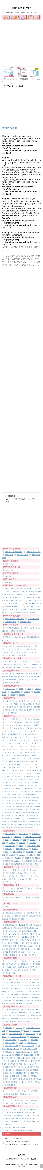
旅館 (25, 1103)
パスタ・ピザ (16, 767)
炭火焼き (19, 813)
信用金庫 (17, 897)
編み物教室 (19, 1000)
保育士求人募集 (33, 619)
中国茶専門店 (32, 785)
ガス (30, 925)
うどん (21, 719)
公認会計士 (9, 1115)
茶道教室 (30, 1000)
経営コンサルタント (21, 1121)
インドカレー (33, 737)
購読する (8, 1134)
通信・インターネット (29, 952)
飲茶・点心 (13, 828)
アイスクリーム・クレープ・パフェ (19, 731)
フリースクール (27, 701)
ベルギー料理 (25, 776)
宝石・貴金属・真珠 (12, 1076)
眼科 (9, 858)
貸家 (34, 970)
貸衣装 (7, 952)
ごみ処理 (22, 925)
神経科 (37, 858)
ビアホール (22, 770)
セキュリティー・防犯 (29, 931)
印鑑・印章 (34, 1073)
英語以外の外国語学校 (26, 710)
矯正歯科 (18, 858)
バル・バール (22, 764)
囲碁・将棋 (14, 994)
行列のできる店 (10, 589)
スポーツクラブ (22, 982)
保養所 (7, 1103)
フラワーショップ (28, 1046)
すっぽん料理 (33, 725)
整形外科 (35, 849)
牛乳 (15, 1067)
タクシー (8, 674)
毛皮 (12, 1061)
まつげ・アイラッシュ (28, 870)
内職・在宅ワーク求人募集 (14, 619)
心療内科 (33, 843)
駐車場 (7, 683)
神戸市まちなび (21, 8)
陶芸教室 (19, 1003)
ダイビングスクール (12, 985)
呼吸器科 (16, 840)
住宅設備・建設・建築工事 (14, 967)
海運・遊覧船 (25, 677)
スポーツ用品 (10, 1043)
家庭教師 (37, 707)
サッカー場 (33, 646)
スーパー (19, 1028)
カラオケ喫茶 (33, 743)
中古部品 (23, 1016)
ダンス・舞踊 (13, 988)
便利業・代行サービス (21, 943)
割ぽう (18, 791)
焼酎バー (18, 816)
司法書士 (20, 1115)
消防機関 (27, 692)
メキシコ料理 (34, 779)
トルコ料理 (36, 758)
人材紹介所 (9, 1112)
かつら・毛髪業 (10, 870)
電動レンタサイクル (33, 552)
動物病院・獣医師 (15, 667)
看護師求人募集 (25, 622)
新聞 (10, 949)
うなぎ (29, 719)
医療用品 (8, 1073)
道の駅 (24, 680)
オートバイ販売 (25, 1010)
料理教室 (25, 994)
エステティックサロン (28, 873)
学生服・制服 (28, 1055)
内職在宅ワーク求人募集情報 (15, 1128)
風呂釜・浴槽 (10, 973)
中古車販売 (36, 1013)
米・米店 (36, 1067)
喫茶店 (14, 797)
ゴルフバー (16, 749)
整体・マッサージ (22, 849)
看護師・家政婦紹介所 (13, 1118)
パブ (27, 767)
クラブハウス (27, 746)
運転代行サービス (11, 680)
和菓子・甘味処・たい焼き (14, 794)
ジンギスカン (27, 752)
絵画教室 (8, 1000)
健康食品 (8, 1070)
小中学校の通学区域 (12, 628)
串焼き (18, 788)
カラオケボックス (18, 743)
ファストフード (10, 773)
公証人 (34, 1112)
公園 (29, 689)
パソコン (23, 1040)
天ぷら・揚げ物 (10, 800)
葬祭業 (14, 919)
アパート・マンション (13, 961)
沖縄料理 (10, 810)
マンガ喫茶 (21, 779)
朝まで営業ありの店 (12, 610)
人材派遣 (33, 1109)
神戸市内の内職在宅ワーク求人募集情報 (19, 1131)
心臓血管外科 (10, 846)
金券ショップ (30, 1034)
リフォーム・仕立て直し (20, 937)
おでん (38, 719)
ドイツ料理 (9, 761)
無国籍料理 (30, 813)
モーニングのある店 (14, 604)
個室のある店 (28, 610)
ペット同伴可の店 (18, 595)
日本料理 (26, 807)
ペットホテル (18, 664)
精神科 (7, 861)
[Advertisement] (21, 44)
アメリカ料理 (26, 734)
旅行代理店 (13, 677)
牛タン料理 (29, 816)
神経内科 (28, 858)
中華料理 (8, 788)
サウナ (7, 888)
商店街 (26, 1031)
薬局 (27, 864)
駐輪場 (16, 683)
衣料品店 (8, 1052)
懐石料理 (19, 803)
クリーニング (18, 928)
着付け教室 (23, 997)
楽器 (6, 997)
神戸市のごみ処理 (9, 128)
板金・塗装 (14, 1019)
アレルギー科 (23, 834)
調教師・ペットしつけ (33, 667)
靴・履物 (21, 1061)
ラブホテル (33, 1100)
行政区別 (8, 576)
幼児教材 (22, 631)
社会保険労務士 (30, 1118)
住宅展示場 (36, 964)
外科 (24, 840)
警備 (38, 949)
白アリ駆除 (20, 949)
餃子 (22, 828)
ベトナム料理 (12, 776)
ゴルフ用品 (34, 1040)
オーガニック (22, 740)
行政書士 (8, 1124)
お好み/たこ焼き (23, 722)
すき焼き (22, 725)
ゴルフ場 (8, 646)
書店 (30, 1079)
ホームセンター (14, 1031)
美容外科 (17, 861)
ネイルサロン (10, 876)
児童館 (38, 704)
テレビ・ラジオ (10, 934)
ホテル (22, 1100)
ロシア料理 (34, 782)
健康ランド (31, 888)
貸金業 (37, 897)
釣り (10, 1003)
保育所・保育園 (28, 628)
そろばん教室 (10, 979)
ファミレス (24, 773)
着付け (30, 949)
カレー (7, 746)
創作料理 (27, 791)
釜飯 (12, 825)
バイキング (9, 764)
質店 (15, 952)
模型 (14, 997)
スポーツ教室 (36, 982)
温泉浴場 (12, 891)
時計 (25, 1076)
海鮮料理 (36, 810)
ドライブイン (20, 674)
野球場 (24, 655)
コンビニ (8, 1028)
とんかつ (16, 728)
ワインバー (9, 785)
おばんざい (9, 722)
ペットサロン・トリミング (14, 661)
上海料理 (20, 785)
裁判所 (13, 695)
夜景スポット (10, 564)
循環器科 (22, 843)
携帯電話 (34, 1076)
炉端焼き (8, 813)
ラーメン (8, 782)
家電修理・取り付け (27, 946)
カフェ (33, 740)
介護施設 (23, 1091)
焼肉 (9, 816)
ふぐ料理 (26, 728)
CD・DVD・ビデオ (15, 1034)
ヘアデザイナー (24, 876)
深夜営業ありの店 (33, 607)
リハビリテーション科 (33, 837)
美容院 (7, 1082)
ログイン (27, 499)
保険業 (7, 897)
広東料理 (8, 803)
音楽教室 (29, 1003)
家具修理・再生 (10, 946)
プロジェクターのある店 (13, 598)
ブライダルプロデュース (13, 913)
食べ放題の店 (18, 613)
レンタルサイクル (25, 940)
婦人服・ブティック (23, 1052)
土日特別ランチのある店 (13, 607)
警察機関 (22, 695)
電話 (25, 955)
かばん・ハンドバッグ (18, 1037)
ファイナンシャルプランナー (15, 1109)
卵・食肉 (31, 1061)
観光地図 (8, 582)
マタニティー (32, 1043)
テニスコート (18, 652)
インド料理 (9, 740)
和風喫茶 (31, 794)
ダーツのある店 (34, 595)
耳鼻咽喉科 (28, 861)
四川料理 (24, 797)
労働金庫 (27, 897)
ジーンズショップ (11, 1046)
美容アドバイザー (11, 882)
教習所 (33, 1016)
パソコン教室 (15, 991)
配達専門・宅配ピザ (28, 822)
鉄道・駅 (34, 680)
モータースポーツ (11, 655)
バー (32, 764)
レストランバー (21, 782)
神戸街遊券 (9, 555)
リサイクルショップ (30, 1049)
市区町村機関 (15, 692)
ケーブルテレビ (32, 928)
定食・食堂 (24, 800)
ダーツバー (24, 758)
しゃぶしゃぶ (10, 725)
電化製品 (36, 1070)
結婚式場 (32, 916)
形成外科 (12, 843)
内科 (6, 840)
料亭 (17, 807)
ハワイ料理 (21, 761)
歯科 (6, 852)
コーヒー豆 (25, 1067)
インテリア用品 (10, 1040)
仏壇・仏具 (30, 913)
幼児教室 (12, 631)
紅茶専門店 (17, 819)
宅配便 (35, 943)
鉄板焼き (21, 825)
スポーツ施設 (25, 649)
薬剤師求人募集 (10, 622)
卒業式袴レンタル (11, 637)
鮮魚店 (13, 1064)
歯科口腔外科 (17, 852)
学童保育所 (9, 707)
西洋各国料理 (30, 819)
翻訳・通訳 (36, 1121)
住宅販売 (31, 967)
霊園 (22, 919)
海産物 (7, 1067)
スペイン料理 (21, 755)
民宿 (33, 1103)
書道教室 (36, 994)
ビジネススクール (11, 701)
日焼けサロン (33, 879)
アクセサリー (34, 1037)
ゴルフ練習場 (20, 646)
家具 (6, 1079)
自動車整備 (35, 1019)
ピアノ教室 (28, 991)
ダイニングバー (10, 758)
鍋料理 (30, 825)
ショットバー (28, 749)
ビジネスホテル (10, 1100)
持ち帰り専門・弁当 (33, 803)
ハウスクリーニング (27, 934)
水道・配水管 (18, 970)
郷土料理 (14, 822)
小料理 (34, 800)
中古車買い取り (10, 1016)
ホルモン (10, 779)
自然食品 (19, 1070)
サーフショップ (10, 649)
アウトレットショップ (22, 1082)
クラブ (16, 746)
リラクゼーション (18, 879)
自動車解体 (9, 1022)
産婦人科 (22, 855)
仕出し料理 (37, 788)
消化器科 (12, 855)
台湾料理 (38, 791)
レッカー (10, 1013)
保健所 (21, 689)
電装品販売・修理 (23, 1022)
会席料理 (8, 791)
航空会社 (37, 677)
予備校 (16, 704)
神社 (23, 916)
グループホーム (10, 1091)
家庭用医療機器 (21, 1073)
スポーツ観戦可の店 (27, 592)
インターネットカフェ (16, 737)
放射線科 (8, 849)
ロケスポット (10, 570)
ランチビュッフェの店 (33, 604)
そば (6, 728)
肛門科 (38, 861)
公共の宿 (17, 1103)
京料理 (26, 788)
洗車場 (24, 1019)
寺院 (9, 916)
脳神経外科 (18, 864)
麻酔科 (35, 864)
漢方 (27, 1070)
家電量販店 (11, 1085)
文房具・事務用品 (19, 1079)
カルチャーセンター (26, 979)
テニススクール (27, 988)
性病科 (21, 846)
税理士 (7, 1121)
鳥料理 (30, 828)
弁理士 (29, 1115)
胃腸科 (7, 864)
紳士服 (17, 1055)
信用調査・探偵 (22, 1112)
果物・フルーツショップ (27, 1064)
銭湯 (20, 891)
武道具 (21, 1043)
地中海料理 (35, 797)
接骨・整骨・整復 (33, 846)
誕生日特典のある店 (27, 589)
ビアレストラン (35, 770)
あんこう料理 (10, 719)
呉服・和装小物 (22, 1058)
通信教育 (14, 713)
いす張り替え (10, 925)
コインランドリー (11, 931)
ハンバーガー (33, 761)
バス (30, 674)
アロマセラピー (10, 873)
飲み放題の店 (31, 613)
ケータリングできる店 (16, 601)
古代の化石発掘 (22, 555)
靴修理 (34, 955)
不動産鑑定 (25, 964)
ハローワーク (10, 689)
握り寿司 (8, 807)
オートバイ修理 (10, 1010)
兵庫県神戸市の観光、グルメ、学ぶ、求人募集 (21, 1159)
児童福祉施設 (27, 704)
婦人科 (32, 840)
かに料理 (36, 722)
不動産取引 (13, 964)
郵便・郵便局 (10, 955)
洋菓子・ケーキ (23, 810)
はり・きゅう (10, 834)
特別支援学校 (10, 710)
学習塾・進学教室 (23, 707)
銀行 (6, 900)
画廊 (6, 907)
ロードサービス (23, 1013)
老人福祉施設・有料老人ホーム (20, 1094)
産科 (31, 855)
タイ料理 (33, 755)
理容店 (38, 1079)
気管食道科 (30, 852)
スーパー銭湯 (18, 888)
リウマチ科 (17, 837)
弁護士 (38, 1115)
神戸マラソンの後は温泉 (13, 552)
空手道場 (35, 997)
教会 (16, 916)
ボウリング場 (31, 652)
